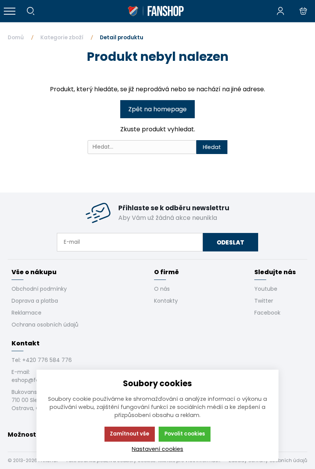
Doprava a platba (35, 301)
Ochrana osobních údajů (45, 324)
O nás (162, 289)
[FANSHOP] (155, 11)
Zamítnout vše (129, 433)
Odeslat (230, 242)
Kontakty (166, 301)
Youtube (265, 289)
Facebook (267, 313)
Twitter (263, 301)
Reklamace (26, 313)
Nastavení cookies (157, 449)
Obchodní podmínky (39, 289)
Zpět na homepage (157, 109)
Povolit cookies (184, 433)
